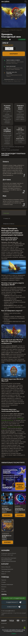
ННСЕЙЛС (5, 1)
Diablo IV (3, 573)
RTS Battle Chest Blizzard (6, 509)
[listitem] (13, 62)
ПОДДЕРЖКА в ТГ (12, 602)
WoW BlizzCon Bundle (6, 536)
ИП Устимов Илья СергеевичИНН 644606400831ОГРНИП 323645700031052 (8, 559)
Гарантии (3, 580)
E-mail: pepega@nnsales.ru (8, 610)
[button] (7, 515)
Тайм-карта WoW (5, 571)
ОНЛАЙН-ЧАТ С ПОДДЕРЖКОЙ (13, 598)
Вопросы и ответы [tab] (8, 223)
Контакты (3, 586)
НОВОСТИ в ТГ (12, 607)
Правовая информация (7, 584)
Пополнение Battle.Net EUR (20, 509)
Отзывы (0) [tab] (6, 218)
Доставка (3, 591)
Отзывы (3, 582)
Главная (3, 30)
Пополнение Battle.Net (7, 569)
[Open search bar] (25, 2)
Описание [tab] (6, 213)
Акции (2, 589)
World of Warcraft (11, 30)
